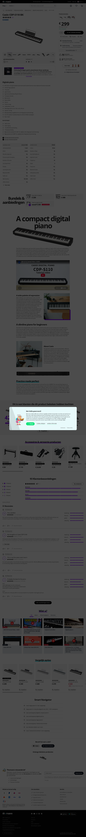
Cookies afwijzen (41, 423)
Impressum (63, 427)
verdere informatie (52, 423)
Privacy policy (70, 427)
